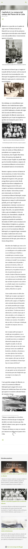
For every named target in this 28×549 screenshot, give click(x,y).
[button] (3, 19)
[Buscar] (26, 2)
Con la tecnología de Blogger (15, 547)
